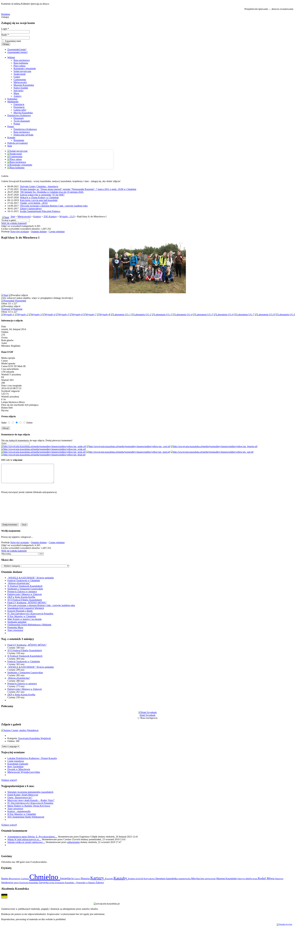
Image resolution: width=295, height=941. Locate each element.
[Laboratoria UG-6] (224, 314)
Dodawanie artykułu (23, 134)
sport (16, 882)
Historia (85, 878)
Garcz (77, 878)
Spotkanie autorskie (16, 622)
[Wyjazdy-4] (48, 314)
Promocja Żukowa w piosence (22, 591)
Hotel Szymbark (147, 715)
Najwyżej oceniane (19, 231)
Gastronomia (20, 79)
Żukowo (100, 882)
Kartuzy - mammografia (19, 811)
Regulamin (19, 140)
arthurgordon (73, 842)
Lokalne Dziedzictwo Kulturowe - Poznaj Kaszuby (32, 758)
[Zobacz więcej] (9, 780)
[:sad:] (212, 452)
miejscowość (210, 878)
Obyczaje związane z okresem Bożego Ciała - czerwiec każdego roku (54, 205)
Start (13, 216)
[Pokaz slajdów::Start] (4, 295)
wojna (52, 882)
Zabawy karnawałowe (31, 208)
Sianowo (279, 878)
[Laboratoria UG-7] (244, 314)
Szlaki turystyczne (22, 71)
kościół (140, 878)
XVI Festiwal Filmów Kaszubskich (24, 599)
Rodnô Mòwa (266, 878)
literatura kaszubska (166, 878)
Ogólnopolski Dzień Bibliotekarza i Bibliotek (29, 624)
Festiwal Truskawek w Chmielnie (23, 580)
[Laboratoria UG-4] (182, 314)
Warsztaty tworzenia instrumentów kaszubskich (30, 792)
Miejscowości (20, 82)
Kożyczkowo (149, 878)
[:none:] (43, 452)
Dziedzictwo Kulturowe (19, 115)
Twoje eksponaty (22, 121)
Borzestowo (15, 878)
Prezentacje (19, 107)
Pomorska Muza (15, 627)
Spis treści (18, 90)
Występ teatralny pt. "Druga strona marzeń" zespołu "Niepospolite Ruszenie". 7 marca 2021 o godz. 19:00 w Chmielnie (78, 189)
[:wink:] (43, 449)
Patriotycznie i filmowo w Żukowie (24, 594)
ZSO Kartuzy (50, 216)
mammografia (184, 878)
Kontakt (11, 137)
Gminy (17, 76)
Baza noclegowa (22, 60)
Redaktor (5, 14)
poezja (249, 878)
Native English (21, 88)
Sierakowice (7, 882)
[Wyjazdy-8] (103, 314)
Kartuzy (37, 216)
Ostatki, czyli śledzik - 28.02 (34, 203)
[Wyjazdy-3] (35, 314)
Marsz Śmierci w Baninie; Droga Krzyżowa (28, 805)
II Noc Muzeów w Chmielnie (21, 616)
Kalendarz (12, 99)
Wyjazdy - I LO (67, 216)
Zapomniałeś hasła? (16, 49)
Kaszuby (121, 878)
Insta (9, 145)
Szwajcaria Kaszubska (29, 882)
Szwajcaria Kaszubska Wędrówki (34, 738)
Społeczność (20, 74)
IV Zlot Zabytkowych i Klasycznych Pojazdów (30, 613)
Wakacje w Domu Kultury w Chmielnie (39, 197)
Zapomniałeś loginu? (17, 52)
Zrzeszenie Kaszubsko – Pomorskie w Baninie (75, 882)
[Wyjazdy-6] (76, 314)
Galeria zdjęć (20, 110)
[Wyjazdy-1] (7, 314)
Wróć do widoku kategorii (14, 223)
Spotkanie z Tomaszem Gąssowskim (25, 588)
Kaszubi (109, 878)
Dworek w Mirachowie (18, 769)
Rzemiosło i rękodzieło (25, 68)
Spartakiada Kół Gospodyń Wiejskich (25, 608)
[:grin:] (214, 446)
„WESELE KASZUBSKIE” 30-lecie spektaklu (30, 577)
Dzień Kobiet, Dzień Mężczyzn (22, 794)
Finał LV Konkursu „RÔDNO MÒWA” (27, 602)
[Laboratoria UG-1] (121, 314)
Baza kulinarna (21, 63)
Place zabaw (20, 65)
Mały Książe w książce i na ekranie (24, 619)
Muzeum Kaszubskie (24, 85)
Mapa (16, 93)
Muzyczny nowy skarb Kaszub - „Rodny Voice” (31, 800)
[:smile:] (43, 446)
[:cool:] (128, 446)
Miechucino (198, 878)
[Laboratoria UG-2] (141, 314)
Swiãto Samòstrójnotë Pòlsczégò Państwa (40, 211)
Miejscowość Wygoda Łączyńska (23, 772)
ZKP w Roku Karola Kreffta (21, 597)
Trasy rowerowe (15, 630)
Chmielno (44, 877)
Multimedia (12, 101)
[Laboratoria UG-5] (203, 314)
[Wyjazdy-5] (62, 314)
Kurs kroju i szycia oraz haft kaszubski (38, 200)
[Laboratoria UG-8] (265, 314)
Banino (5, 878)
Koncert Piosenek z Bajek (20, 611)
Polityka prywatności (17, 143)
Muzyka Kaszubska (23, 112)
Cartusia (25, 878)
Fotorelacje (19, 104)
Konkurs (132, 878)
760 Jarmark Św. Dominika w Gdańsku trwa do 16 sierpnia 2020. (52, 192)
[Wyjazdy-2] (21, 314)
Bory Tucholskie (15, 766)
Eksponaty (19, 118)
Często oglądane (57, 231)
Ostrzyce (241, 878)
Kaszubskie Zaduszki (17, 763)
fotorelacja (67, 878)
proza (255, 878)
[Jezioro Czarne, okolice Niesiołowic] (20, 730)
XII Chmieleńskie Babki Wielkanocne (25, 817)
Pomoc (17, 123)
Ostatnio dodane (39, 231)
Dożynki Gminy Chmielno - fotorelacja (39, 186)
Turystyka (44, 882)
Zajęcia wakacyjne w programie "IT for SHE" (42, 194)
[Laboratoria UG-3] (162, 314)
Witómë (11, 57)
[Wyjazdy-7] (89, 314)
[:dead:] (43, 454)
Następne (5, 309)
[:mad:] (128, 452)
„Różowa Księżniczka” (18, 583)
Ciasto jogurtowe (15, 761)
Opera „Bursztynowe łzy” (20, 797)
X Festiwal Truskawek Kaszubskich (24, 586)
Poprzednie (20, 300)
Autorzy (18, 96)
